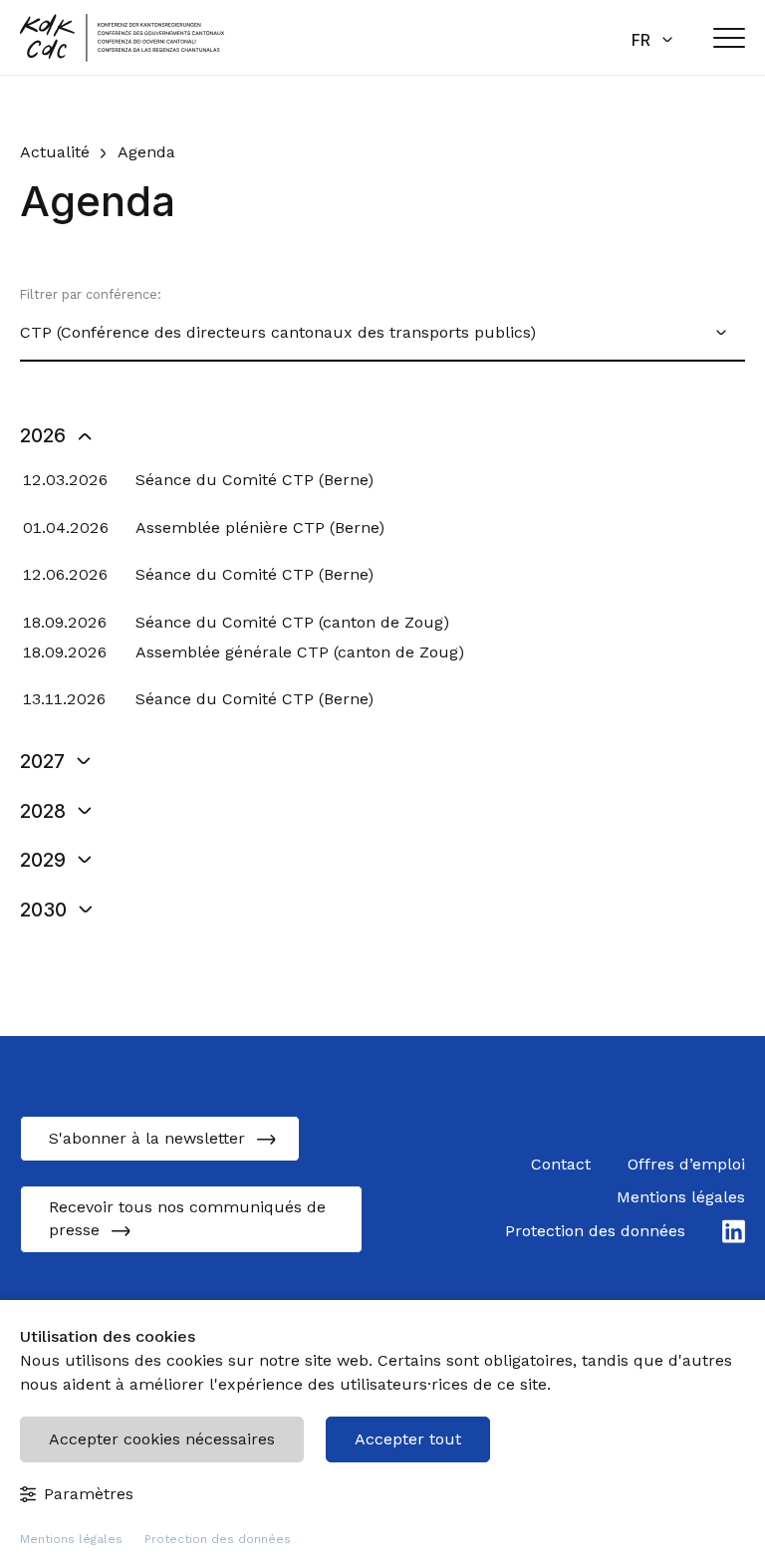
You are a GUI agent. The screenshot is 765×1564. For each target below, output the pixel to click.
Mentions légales (71, 1539)
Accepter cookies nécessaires (162, 1439)
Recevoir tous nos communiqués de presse (187, 1218)
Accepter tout (408, 1439)
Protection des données (217, 1539)
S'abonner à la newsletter (147, 1138)
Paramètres (88, 1493)
